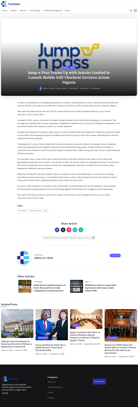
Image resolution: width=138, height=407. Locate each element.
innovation (22, 210)
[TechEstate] (10, 378)
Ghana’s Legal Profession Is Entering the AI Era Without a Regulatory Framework (16, 344)
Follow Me (115, 255)
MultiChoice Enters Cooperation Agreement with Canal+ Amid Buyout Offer (100, 288)
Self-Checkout (35, 210)
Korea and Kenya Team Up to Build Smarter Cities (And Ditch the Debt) (50, 347)
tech (46, 210)
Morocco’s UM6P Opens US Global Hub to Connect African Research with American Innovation (120, 349)
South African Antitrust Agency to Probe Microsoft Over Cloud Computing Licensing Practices (49, 288)
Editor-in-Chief (49, 88)
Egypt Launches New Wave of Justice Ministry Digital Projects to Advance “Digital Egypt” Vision (85, 336)
